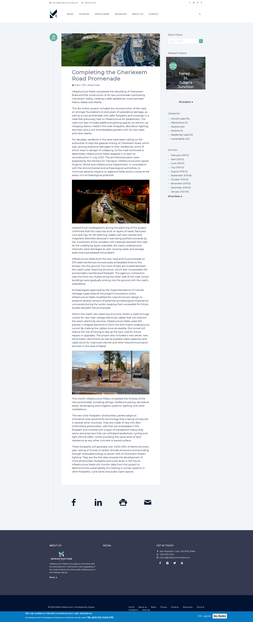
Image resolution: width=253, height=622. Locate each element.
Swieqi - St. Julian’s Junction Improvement (189, 82)
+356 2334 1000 (90, 3)
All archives (174, 196)
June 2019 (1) (177, 163)
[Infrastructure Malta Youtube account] (202, 2)
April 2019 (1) (177, 159)
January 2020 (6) (180, 191)
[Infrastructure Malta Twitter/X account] (198, 2)
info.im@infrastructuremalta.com (65, 3)
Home (131, 607)
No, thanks (220, 616)
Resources (188, 607)
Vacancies (121, 14)
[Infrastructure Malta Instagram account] (194, 2)
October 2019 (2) (180, 179)
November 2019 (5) (181, 183)
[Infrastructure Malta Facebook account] (190, 2)
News (70, 14)
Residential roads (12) (182, 135)
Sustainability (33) (180, 139)
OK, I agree (204, 616)
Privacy (163, 607)
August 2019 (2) (179, 171)
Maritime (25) (178, 127)
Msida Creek (102, 14)
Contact (154, 14)
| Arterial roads (93, 85)
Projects (175, 607)
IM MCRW (84, 14)
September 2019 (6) (181, 175)
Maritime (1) (177, 130)
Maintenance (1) (179, 122)
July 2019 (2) (177, 167)
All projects (185, 102)
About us (137, 14)
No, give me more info (100, 617)
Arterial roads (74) (180, 118)
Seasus (91, 607)
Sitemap (146, 610)
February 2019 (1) (180, 155)
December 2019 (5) (181, 187)
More (52, 577)
